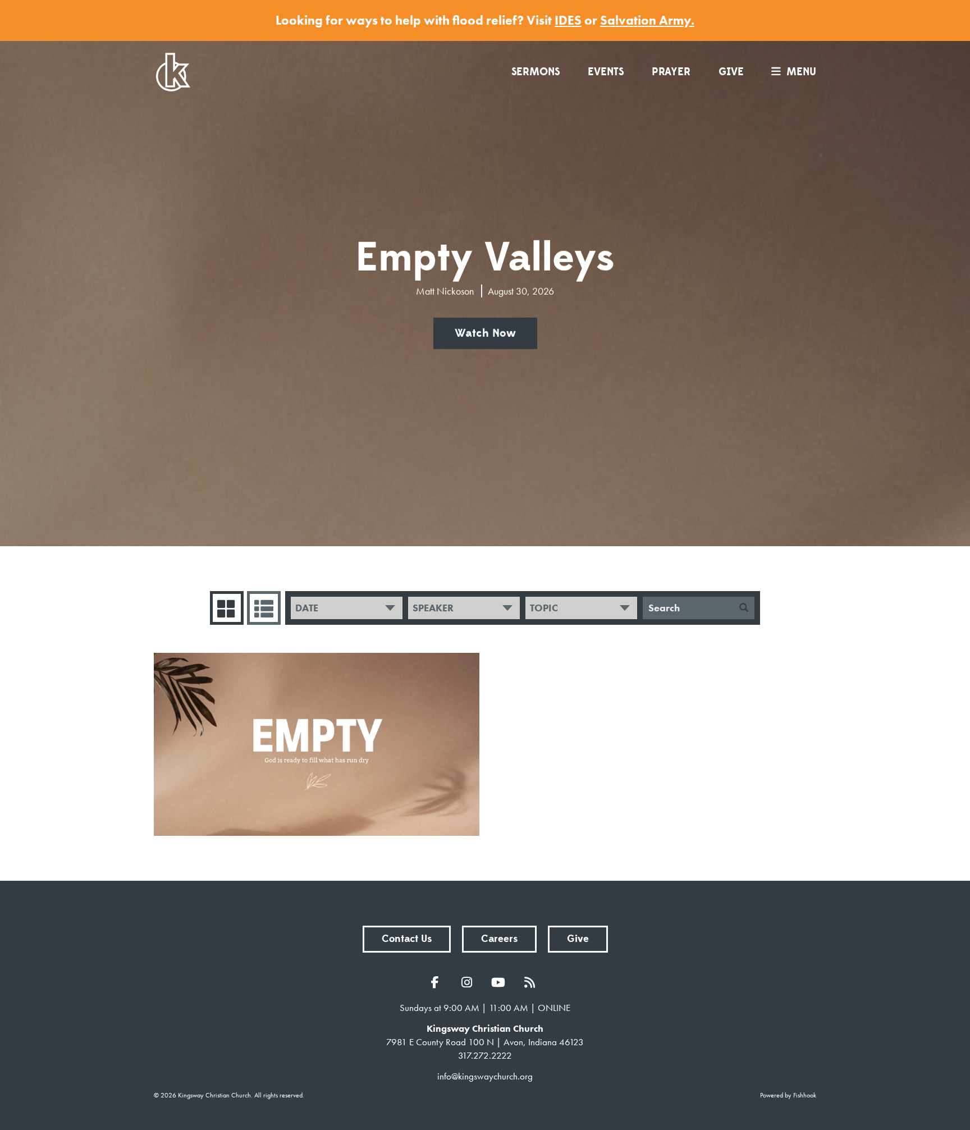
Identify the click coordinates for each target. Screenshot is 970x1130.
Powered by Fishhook (788, 1095)
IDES (568, 20)
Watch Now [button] (485, 333)
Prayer (671, 72)
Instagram (469, 982)
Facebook (438, 982)
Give (731, 72)
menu (801, 72)
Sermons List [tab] (264, 608)
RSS (532, 982)
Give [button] (578, 938)
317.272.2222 (485, 1055)
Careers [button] (499, 938)
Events (606, 72)
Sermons (535, 72)
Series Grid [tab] (227, 608)
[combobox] (346, 608)
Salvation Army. (647, 20)
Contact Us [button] (407, 938)
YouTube (500, 982)
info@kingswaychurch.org (485, 1076)
